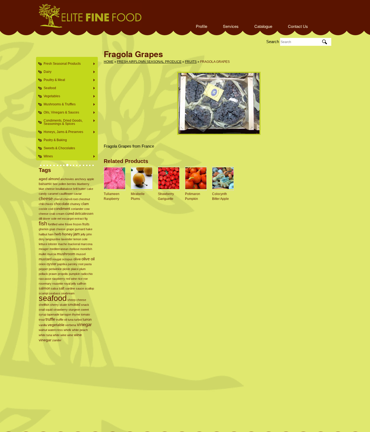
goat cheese (57, 229)
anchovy (80, 179)
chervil (58, 199)
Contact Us (298, 26)
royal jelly (70, 283)
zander (56, 340)
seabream (67, 293)
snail (42, 309)
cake (90, 188)
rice (80, 278)
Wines (46, 156)
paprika (62, 264)
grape (70, 229)
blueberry (83, 184)
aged (43, 179)
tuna (70, 319)
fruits (85, 224)
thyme (76, 314)
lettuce (43, 244)
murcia (51, 254)
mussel (81, 254)
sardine (70, 288)
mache (62, 244)
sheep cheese (76, 299)
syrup (42, 314)
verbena (70, 325)
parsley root (75, 264)
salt (61, 288)
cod (50, 208)
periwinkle (55, 269)
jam (76, 234)
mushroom (66, 254)
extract (79, 218)
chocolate (61, 204)
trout (42, 319)
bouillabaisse (64, 188)
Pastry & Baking (55, 140)
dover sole (50, 218)
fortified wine (56, 224)
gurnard (80, 229)
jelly (83, 234)
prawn (53, 273)
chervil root (70, 199)
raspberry (58, 278)
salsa (54, 288)
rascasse (45, 278)
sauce (80, 288)
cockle (43, 208)
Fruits (191, 62)
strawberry (60, 309)
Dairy (45, 72)
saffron (81, 283)
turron (87, 319)
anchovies (67, 179)
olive (77, 259)
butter (82, 188)
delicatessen (84, 213)
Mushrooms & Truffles (58, 104)
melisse (74, 249)
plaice (75, 269)
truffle (50, 319)
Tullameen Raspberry (111, 196)
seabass (54, 293)
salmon (44, 288)
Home (108, 62)
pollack (43, 273)
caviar (78, 193)
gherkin (43, 229)
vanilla (43, 325)
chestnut (84, 199)
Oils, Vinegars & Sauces (59, 113)
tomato (85, 314)
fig (86, 218)
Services (231, 26)
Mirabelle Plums (138, 196)
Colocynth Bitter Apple (220, 196)
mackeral (74, 244)
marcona (86, 244)
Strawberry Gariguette (166, 196)
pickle (66, 269)
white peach (80, 330)
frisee (68, 224)
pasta (88, 264)
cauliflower (66, 193)
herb (57, 234)
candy (43, 193)
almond (54, 179)
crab (52, 213)
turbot (78, 319)
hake (89, 229)
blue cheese (47, 188)
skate (63, 304)
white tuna (45, 335)
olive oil (88, 258)
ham (51, 234)
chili (41, 204)
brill (75, 188)
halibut (43, 234)
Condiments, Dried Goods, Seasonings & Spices (61, 122)
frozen (77, 224)
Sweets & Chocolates (59, 148)
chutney (75, 204)
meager (44, 249)
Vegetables (50, 96)
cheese (46, 198)
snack (85, 304)
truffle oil (61, 319)
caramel (53, 193)
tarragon (65, 314)
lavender (67, 239)
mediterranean (59, 249)
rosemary (45, 283)
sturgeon (74, 309)
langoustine (53, 239)
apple (90, 179)
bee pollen (59, 184)
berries (71, 184)
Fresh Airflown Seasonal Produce (149, 62)
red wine (71, 278)
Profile (201, 26)
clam (85, 204)
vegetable (56, 325)
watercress (55, 330)
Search (272, 41)
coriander (77, 208)
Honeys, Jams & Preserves (61, 132)
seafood (53, 298)
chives (48, 204)
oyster (51, 264)
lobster (52, 244)
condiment (62, 209)
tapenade (53, 314)
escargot (68, 218)
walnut (43, 330)
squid (49, 309)
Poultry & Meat (52, 80)
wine (70, 335)
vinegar (84, 324)
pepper (43, 269)
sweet (85, 309)
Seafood (48, 88)
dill (40, 218)
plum (82, 269)
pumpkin (74, 273)
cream (60, 213)
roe (85, 278)
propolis (63, 273)
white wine (59, 335)
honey (67, 234)
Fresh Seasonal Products (60, 64)
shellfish (44, 304)
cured (69, 214)
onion (42, 264)
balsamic (45, 184)
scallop (89, 288)
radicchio (87, 273)
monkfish (86, 249)
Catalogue (263, 26)
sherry (54, 304)
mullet (42, 254)
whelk (67, 330)
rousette (57, 283)
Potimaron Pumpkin (192, 196)
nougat (56, 259)
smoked (74, 305)
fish (43, 223)
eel (59, 218)
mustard (45, 259)
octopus (67, 259)
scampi (43, 293)
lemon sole (80, 239)
